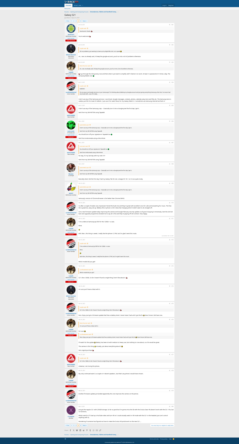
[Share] (169, 25)
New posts (67, 8)
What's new (77, 5)
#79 (173, 390)
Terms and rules (154, 439)
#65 (173, 105)
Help (170, 439)
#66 (173, 121)
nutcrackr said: (84, 146)
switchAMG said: (84, 125)
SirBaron (68, 18)
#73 (173, 266)
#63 (173, 62)
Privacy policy (163, 439)
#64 (173, 82)
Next (84, 21)
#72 (173, 240)
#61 (173, 24)
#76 (173, 319)
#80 (173, 406)
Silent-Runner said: (85, 66)
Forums (68, 5)
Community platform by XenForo (119, 442)
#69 (173, 183)
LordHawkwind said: (85, 270)
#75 (173, 303)
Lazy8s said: (83, 28)
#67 (173, 142)
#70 (173, 202)
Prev (68, 21)
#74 (173, 286)
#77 (173, 354)
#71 (173, 218)
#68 (173, 164)
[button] (82, 5)
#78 (173, 370)
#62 (173, 45)
